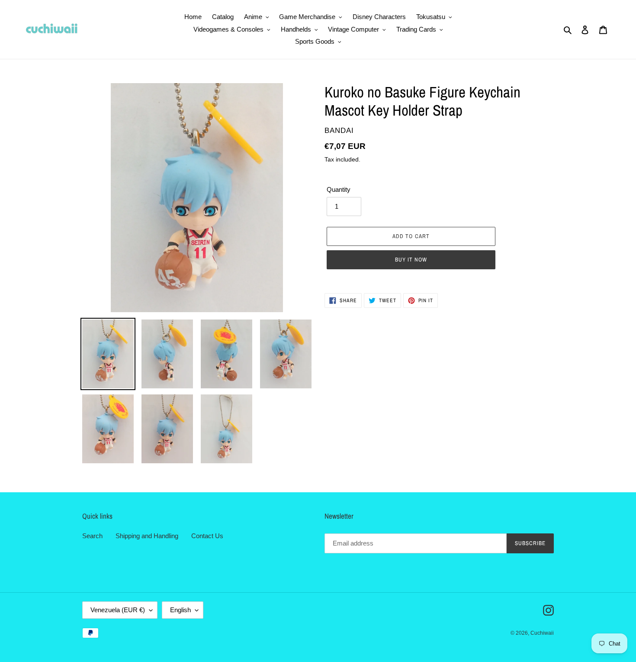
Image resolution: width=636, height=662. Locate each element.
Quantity (338, 189)
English (180, 610)
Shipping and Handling (147, 535)
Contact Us (207, 535)
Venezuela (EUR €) (117, 610)
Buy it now (411, 259)
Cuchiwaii (542, 633)
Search (92, 535)
